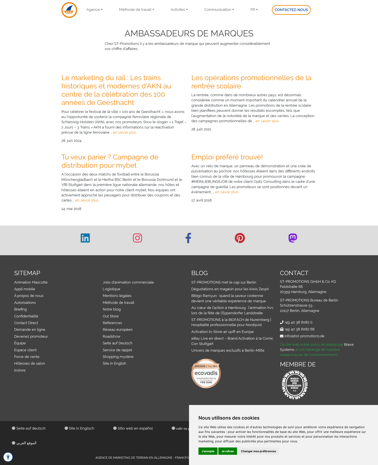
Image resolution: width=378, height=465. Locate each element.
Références (112, 323)
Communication (217, 9)
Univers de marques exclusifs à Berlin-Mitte (227, 350)
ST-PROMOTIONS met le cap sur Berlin (223, 282)
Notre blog (112, 309)
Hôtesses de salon (29, 363)
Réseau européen (118, 329)
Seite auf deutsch (30, 428)
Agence (93, 9)
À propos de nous (29, 296)
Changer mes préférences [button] (258, 451)
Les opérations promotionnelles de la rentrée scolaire (251, 82)
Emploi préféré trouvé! (227, 157)
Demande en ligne (29, 329)
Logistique (111, 289)
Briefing (20, 309)
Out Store (111, 316)
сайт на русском (187, 428)
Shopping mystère (118, 357)
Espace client (25, 350)
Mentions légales (117, 296)
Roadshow (111, 336)
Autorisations (25, 302)
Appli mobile (24, 289)
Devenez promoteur (31, 336)
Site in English (114, 363)
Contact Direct (26, 323)
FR (252, 9)
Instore (20, 370)
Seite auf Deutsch (117, 343)
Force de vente (27, 357)
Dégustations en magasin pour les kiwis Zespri (230, 289)
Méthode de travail (135, 9)
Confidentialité (26, 316)
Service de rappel (117, 350)
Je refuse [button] (227, 451)
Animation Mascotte (31, 282)
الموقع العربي (25, 443)
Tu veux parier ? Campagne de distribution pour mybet (109, 161)
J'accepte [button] (208, 451)
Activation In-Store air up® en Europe (222, 332)
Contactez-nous (291, 10)
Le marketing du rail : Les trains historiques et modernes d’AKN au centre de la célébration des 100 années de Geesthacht (116, 90)
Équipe (20, 343)
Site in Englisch (81, 428)
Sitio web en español (135, 428)
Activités (178, 9)
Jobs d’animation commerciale (128, 282)
